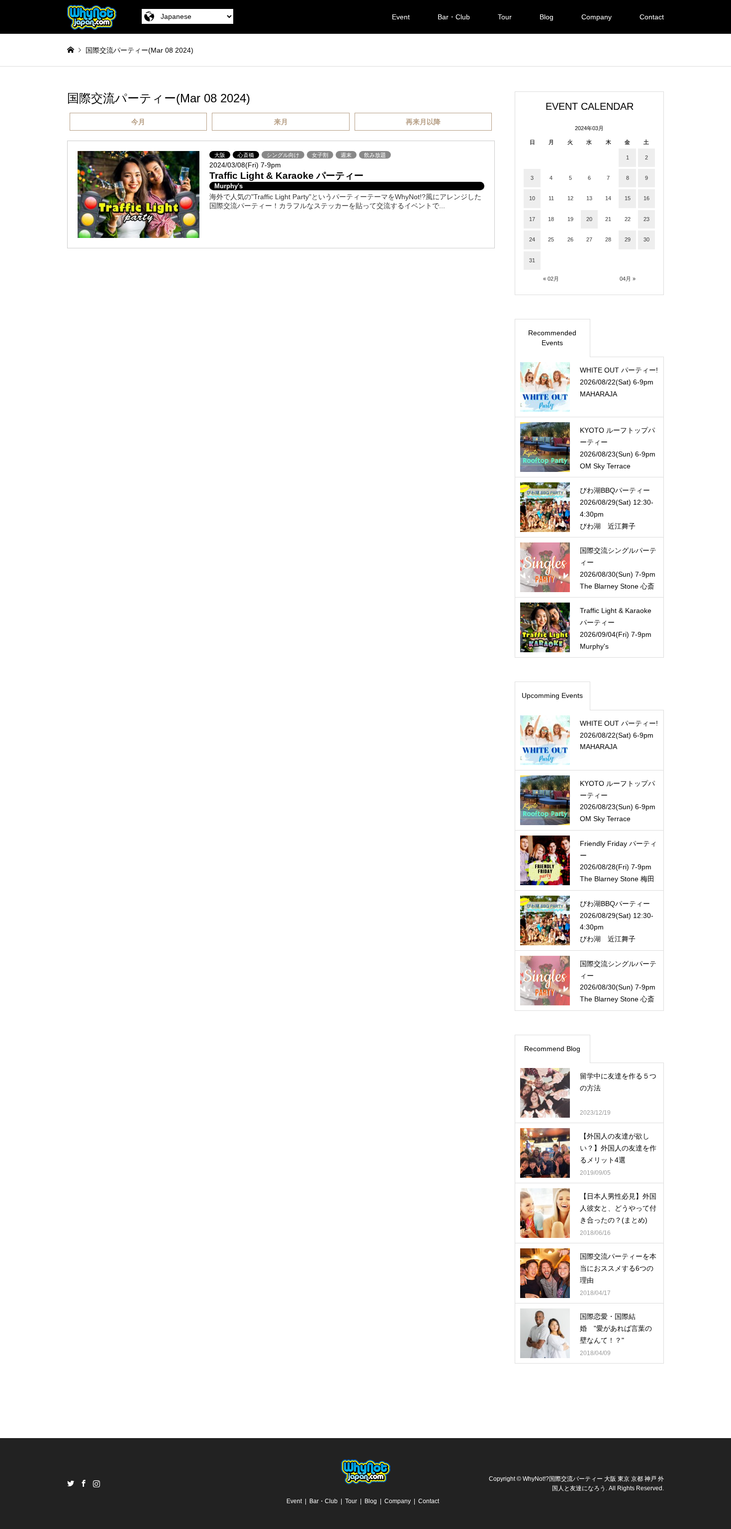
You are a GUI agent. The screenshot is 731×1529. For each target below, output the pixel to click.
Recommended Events (552, 338)
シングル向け (283, 155)
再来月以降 (423, 122)
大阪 (219, 155)
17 (532, 219)
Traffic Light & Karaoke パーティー (286, 175)
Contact (652, 17)
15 (628, 198)
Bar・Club (454, 17)
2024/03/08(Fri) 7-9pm (245, 164)
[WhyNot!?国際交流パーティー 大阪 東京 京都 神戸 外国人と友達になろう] (91, 17)
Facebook (83, 1483)
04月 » (628, 279)
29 (628, 239)
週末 (346, 155)
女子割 (320, 155)
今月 (138, 122)
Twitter (70, 1483)
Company (596, 17)
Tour (505, 17)
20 (589, 219)
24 (532, 239)
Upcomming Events (552, 695)
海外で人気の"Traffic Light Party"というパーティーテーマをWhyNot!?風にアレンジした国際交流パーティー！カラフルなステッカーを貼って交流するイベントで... (345, 201)
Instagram (96, 1483)
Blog (546, 17)
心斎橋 (246, 155)
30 (646, 239)
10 (532, 198)
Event (401, 17)
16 (646, 198)
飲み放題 (375, 155)
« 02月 (551, 279)
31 (532, 260)
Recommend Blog (552, 1049)
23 (646, 219)
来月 (281, 122)
